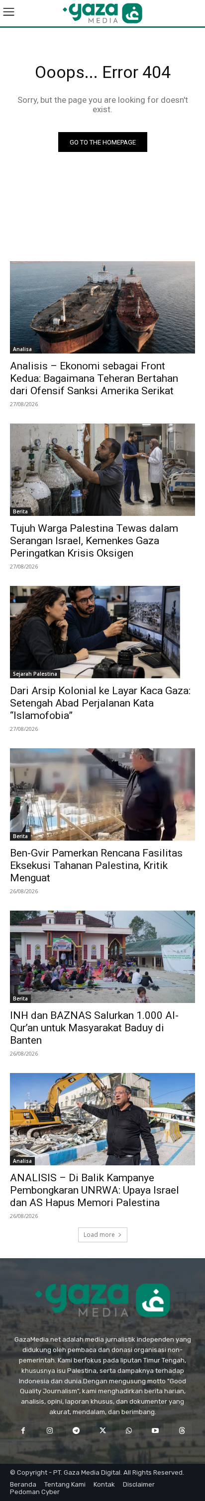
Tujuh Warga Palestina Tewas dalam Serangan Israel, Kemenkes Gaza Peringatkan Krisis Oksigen (94, 540)
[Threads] (182, 1430)
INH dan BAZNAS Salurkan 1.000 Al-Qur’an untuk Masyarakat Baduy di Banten (94, 1027)
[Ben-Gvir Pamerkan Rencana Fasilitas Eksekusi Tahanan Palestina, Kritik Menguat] (102, 794)
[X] (102, 1430)
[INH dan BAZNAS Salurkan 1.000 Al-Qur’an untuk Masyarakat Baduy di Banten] (102, 957)
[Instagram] (49, 1430)
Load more (99, 1234)
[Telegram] (76, 1430)
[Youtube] (155, 1430)
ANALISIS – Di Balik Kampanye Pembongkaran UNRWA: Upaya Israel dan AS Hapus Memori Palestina (94, 1190)
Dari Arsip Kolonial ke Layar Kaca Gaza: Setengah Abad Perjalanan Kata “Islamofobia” (100, 703)
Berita (20, 511)
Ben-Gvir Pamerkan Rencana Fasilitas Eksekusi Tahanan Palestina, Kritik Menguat (96, 865)
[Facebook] (23, 1430)
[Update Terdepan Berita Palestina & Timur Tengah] (102, 13)
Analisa (22, 349)
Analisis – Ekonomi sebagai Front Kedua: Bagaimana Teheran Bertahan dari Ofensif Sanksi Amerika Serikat (94, 378)
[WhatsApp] (129, 1430)
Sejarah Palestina (35, 673)
